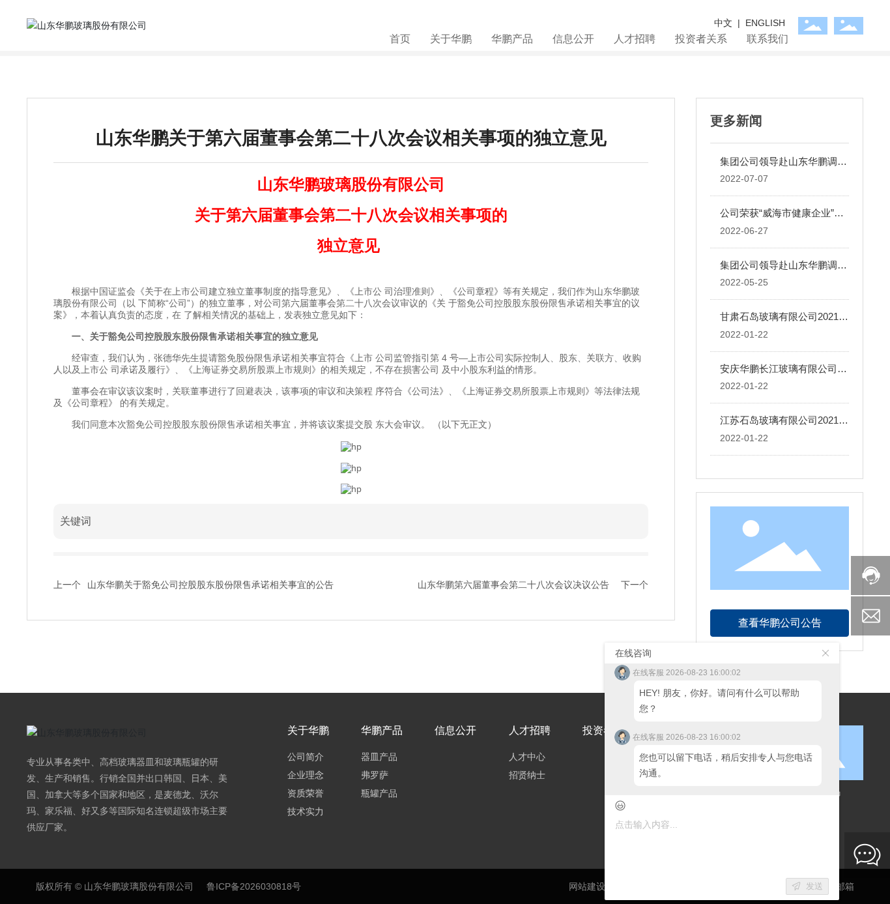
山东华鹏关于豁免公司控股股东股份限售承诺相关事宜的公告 (210, 584)
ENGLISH (765, 23)
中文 (724, 23)
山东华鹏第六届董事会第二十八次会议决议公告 (513, 584)
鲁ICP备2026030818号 (254, 886)
